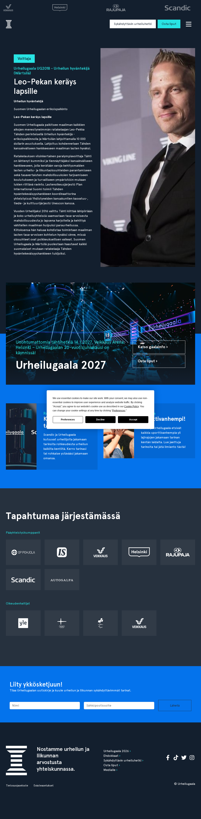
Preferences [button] (118, 410)
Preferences (68, 419)
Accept (133, 419)
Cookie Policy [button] (131, 406)
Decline (100, 419)
